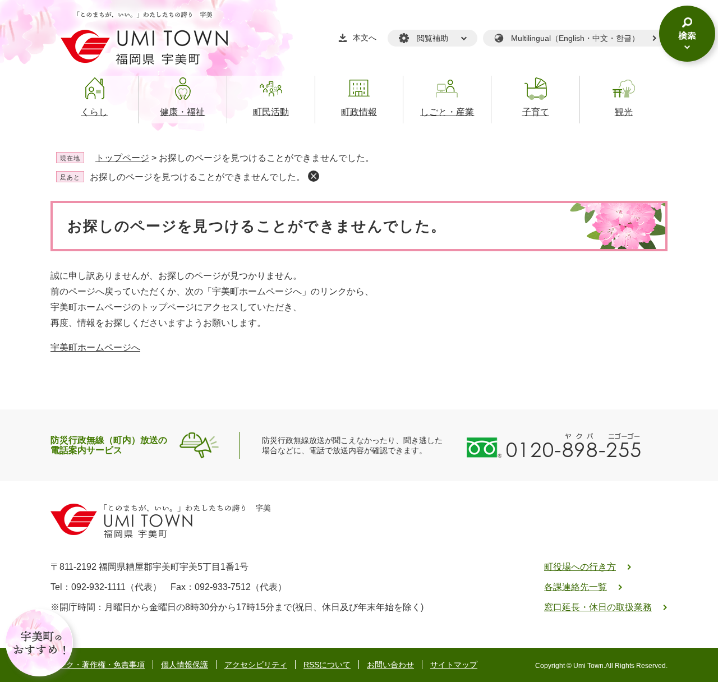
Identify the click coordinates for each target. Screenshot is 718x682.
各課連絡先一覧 (575, 587)
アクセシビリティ (255, 664)
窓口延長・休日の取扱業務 (598, 607)
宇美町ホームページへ (95, 347)
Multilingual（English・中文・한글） (575, 38)
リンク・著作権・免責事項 (97, 664)
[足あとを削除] (313, 176)
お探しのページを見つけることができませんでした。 (197, 177)
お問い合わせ (390, 664)
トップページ (122, 158)
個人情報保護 (184, 664)
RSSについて (327, 664)
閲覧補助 (432, 38)
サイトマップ (453, 664)
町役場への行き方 (580, 567)
